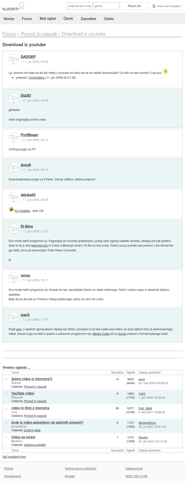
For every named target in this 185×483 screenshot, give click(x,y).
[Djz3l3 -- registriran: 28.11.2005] (14, 98)
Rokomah (17, 397)
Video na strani (23, 437)
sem (19, 329)
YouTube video (22, 393)
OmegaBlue (37, 77)
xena (14, 412)
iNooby (143, 437)
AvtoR (26, 165)
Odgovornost (134, 468)
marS (25, 314)
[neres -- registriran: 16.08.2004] (14, 278)
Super (122, 333)
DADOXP (28, 56)
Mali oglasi (48, 18)
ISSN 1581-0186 (136, 476)
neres (25, 275)
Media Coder (101, 333)
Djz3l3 (26, 95)
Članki (68, 18)
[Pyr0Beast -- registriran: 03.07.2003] (14, 137)
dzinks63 (28, 194)
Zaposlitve (88, 18)
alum (142, 379)
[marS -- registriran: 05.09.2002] (14, 317)
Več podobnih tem (14, 456)
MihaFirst (16, 441)
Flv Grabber (22, 211)
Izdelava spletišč (35, 445)
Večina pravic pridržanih (80, 468)
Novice (9, 18)
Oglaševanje (12, 476)
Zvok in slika (32, 430)
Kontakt (70, 476)
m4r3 (142, 393)
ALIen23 (16, 383)
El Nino (27, 226)
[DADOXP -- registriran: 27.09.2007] (14, 59)
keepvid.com (39, 245)
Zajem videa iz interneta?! (32, 378)
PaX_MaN (145, 408)
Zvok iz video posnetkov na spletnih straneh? (47, 422)
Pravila (8, 468)
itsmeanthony (19, 426)
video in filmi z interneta (30, 408)
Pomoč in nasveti (35, 386)
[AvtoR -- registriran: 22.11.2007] (14, 167)
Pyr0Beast (29, 135)
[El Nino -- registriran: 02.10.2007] (14, 229)
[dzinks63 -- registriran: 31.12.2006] (14, 197)
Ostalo (109, 18)
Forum (27, 18)
